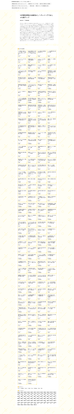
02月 (29, 392)
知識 (39, 388)
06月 (55, 392)
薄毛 (41, 388)
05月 (19, 393)
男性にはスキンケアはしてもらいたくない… (20, 5)
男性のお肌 (32, 5)
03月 (26, 392)
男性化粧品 (27, 20)
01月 (32, 392)
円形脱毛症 (22, 388)
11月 (39, 392)
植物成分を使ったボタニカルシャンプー (19, 3)
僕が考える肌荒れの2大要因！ (45, 3)
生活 (32, 388)
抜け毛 (26, 388)
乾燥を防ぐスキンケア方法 (33, 3)
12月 (36, 392)
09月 (45, 392)
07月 (23, 392)
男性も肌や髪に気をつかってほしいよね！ (19, 7)
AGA (19, 388)
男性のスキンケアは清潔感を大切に (42, 5)
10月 (42, 392)
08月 (19, 392)
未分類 (29, 388)
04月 (23, 394)
